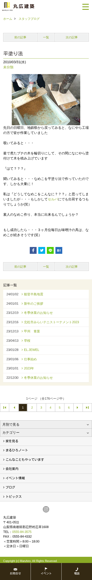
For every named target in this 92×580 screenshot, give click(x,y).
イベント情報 (15, 478)
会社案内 (12, 468)
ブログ (10, 487)
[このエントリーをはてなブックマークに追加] (58, 250)
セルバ (53, 199)
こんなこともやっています (25, 459)
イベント (46, 573)
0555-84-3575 (21, 532)
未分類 (8, 67)
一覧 (46, 37)
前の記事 (20, 37)
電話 (77, 573)
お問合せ (15, 573)
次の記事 (72, 37)
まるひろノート (17, 450)
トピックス (14, 496)
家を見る (12, 441)
